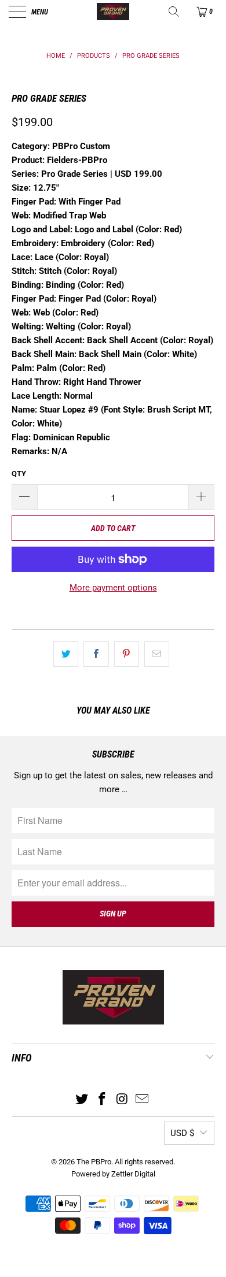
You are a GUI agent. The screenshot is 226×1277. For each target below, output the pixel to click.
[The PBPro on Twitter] (82, 1100)
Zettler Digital (133, 1174)
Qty (19, 473)
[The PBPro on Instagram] (123, 1100)
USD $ (182, 1133)
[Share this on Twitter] (65, 654)
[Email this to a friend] (156, 654)
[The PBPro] (113, 11)
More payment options (113, 587)
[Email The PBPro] (142, 1100)
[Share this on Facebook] (95, 654)
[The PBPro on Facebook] (102, 1100)
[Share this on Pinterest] (126, 654)
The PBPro (93, 1161)
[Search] (175, 11)
